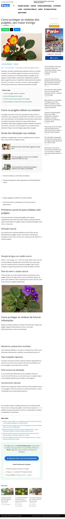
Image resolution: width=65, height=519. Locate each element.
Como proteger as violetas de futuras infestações (18, 101)
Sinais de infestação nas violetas (13, 96)
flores (39, 408)
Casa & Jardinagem (9, 67)
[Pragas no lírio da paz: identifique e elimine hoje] (7, 491)
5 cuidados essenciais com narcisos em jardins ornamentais (21, 499)
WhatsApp (5, 29)
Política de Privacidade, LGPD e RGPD (51, 515)
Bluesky (17, 29)
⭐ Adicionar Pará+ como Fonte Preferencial (21, 458)
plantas (16, 64)
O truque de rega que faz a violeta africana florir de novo (35, 499)
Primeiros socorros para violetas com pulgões (17, 99)
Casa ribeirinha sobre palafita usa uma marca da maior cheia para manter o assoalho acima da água (53, 92)
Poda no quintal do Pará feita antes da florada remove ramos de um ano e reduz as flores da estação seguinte (53, 129)
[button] (13, 5)
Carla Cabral (6, 25)
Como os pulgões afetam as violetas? (14, 93)
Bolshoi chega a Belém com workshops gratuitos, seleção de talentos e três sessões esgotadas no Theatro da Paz (22, 422)
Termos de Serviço (36, 515)
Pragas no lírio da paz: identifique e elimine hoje (6, 499)
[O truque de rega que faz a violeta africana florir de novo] (35, 491)
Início (2, 67)
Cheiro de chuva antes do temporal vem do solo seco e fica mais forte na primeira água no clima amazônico (53, 81)
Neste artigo (6, 90)
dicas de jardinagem (7, 64)
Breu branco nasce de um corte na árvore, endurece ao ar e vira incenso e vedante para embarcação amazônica (53, 150)
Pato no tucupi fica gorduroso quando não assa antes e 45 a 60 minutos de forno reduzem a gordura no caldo (21, 434)
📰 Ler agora (54, 58)
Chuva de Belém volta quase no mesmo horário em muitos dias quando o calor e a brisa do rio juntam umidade (53, 70)
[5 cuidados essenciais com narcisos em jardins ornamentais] (21, 491)
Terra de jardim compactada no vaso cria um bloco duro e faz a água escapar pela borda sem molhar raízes (53, 139)
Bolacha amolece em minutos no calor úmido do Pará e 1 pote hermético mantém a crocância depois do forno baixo (20, 430)
